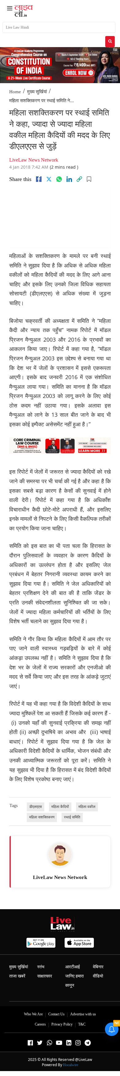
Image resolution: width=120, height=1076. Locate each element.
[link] (79, 179)
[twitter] (49, 179)
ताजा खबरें (17, 976)
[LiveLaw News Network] (60, 854)
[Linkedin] (69, 179)
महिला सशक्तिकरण (41, 817)
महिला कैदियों (60, 807)
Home (15, 91)
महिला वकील (86, 807)
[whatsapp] (59, 179)
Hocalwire (70, 1065)
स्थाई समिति (72, 817)
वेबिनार (98, 967)
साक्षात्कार (44, 976)
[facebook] (39, 179)
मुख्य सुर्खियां (37, 91)
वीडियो (98, 976)
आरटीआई (72, 967)
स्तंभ (40, 967)
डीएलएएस (35, 807)
